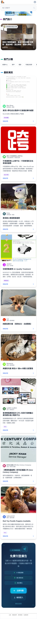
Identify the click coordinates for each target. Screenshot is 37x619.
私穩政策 (26, 615)
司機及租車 (29, 64)
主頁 (10, 615)
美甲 (13, 64)
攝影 (20, 64)
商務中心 (5, 64)
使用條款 (20, 615)
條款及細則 (18, 603)
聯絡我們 (14, 615)
